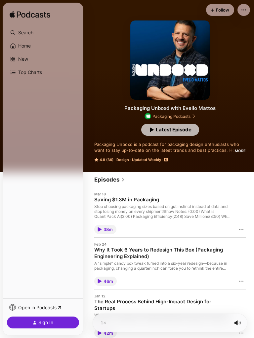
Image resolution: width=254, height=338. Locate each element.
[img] (30, 15)
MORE (240, 151)
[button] (43, 32)
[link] (109, 179)
